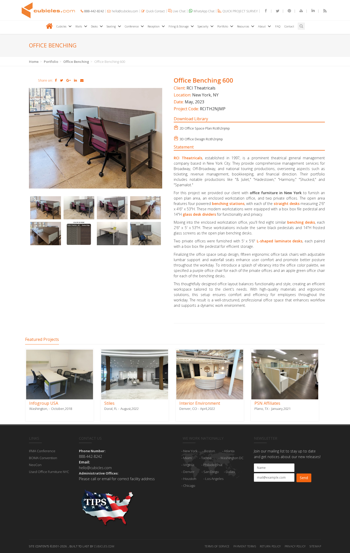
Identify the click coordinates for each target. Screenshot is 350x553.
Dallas (230, 471)
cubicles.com (104, 546)
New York (190, 451)
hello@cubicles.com (95, 467)
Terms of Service (217, 546)
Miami (187, 458)
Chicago (189, 485)
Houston (189, 478)
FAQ (277, 26)
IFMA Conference (42, 451)
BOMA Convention (43, 458)
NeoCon (35, 464)
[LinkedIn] (311, 11)
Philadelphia (212, 464)
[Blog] (322, 11)
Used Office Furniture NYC (49, 471)
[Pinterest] (287, 11)
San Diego (211, 471)
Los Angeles (214, 478)
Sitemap (315, 546)
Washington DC (231, 458)
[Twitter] (275, 11)
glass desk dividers (199, 214)
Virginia (188, 464)
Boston (209, 451)
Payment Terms (244, 546)
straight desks (287, 203)
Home (34, 61)
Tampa (206, 458)
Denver (188, 471)
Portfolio (51, 61)
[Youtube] (299, 11)
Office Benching (76, 61)
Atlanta (229, 451)
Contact (289, 26)
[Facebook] (264, 11)
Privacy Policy (295, 546)
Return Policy (270, 546)
